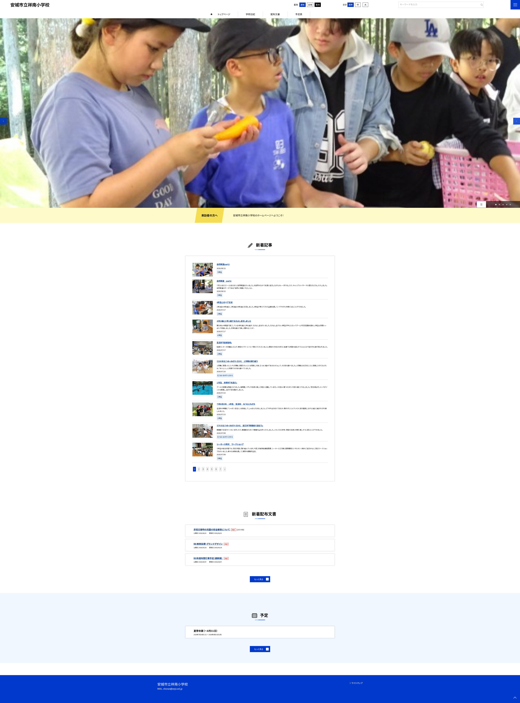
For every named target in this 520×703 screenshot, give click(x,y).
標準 (351, 4)
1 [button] (495, 204)
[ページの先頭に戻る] (515, 698)
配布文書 (275, 14)
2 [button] (499, 204)
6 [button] (216, 469)
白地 (310, 4)
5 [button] (510, 204)
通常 (302, 4)
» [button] (224, 469)
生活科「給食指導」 (224, 342)
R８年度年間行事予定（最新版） (208, 558)
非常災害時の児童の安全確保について (212, 529)
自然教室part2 (223, 264)
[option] (260, 113)
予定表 (298, 14)
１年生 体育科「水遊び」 (227, 382)
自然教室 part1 (224, 281)
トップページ (224, 14)
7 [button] (220, 469)
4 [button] (506, 204)
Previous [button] (3, 121)
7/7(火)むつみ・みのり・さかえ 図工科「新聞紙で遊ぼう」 (240, 425)
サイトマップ (357, 683)
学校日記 (250, 14)
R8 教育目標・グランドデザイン (208, 543)
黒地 (318, 4)
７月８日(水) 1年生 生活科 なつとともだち (236, 404)
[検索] (481, 4)
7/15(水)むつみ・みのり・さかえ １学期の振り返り (237, 361)
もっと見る (258, 579)
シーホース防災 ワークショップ (230, 444)
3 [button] (503, 204)
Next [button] (516, 121)
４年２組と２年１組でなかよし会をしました (234, 321)
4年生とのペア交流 (225, 302)
